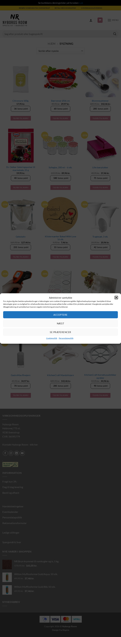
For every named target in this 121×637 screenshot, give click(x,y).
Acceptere (60, 314)
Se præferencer (60, 332)
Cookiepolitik (51, 338)
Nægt (60, 323)
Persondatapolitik (66, 338)
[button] (116, 297)
